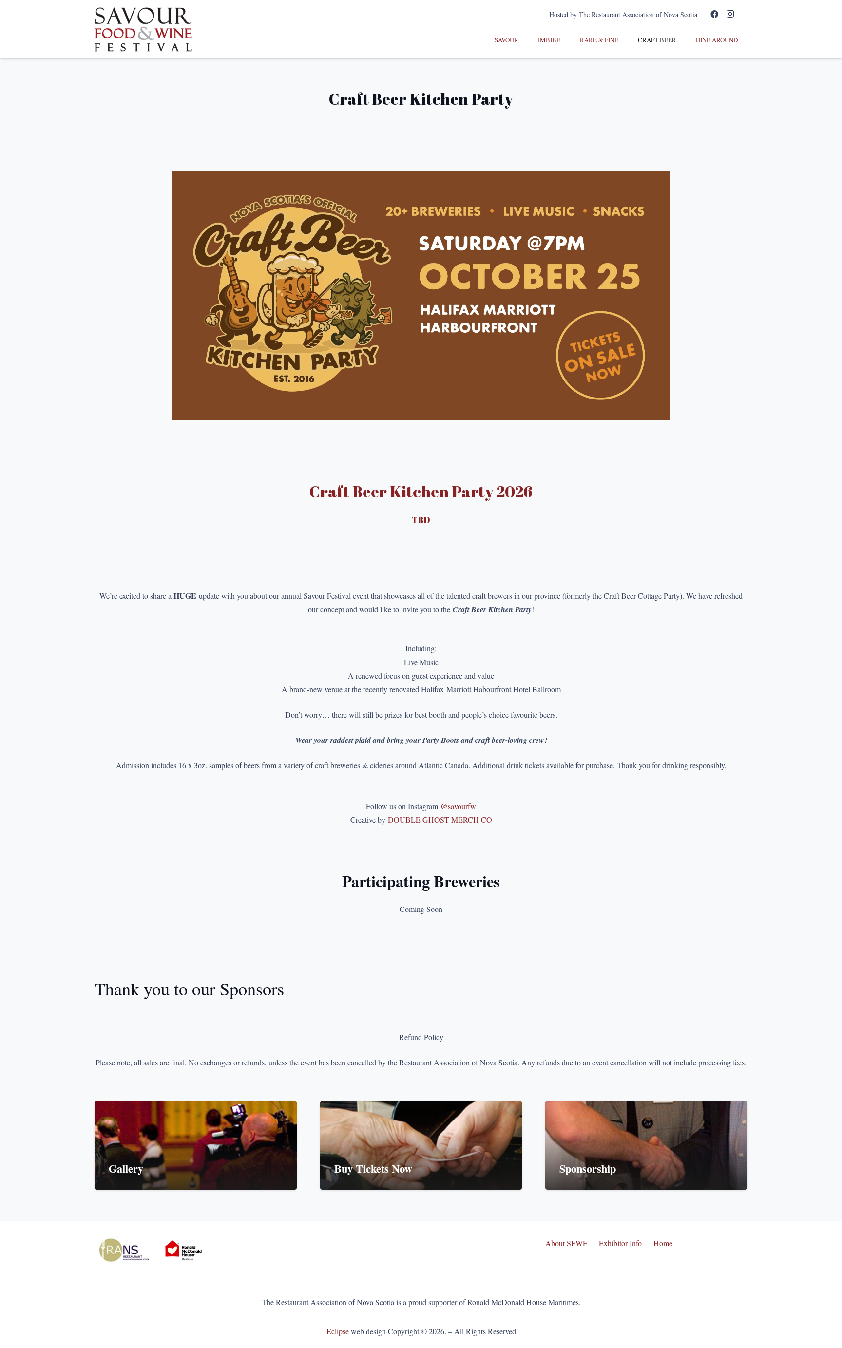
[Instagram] (730, 14)
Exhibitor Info (620, 1243)
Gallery (126, 1168)
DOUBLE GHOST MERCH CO (440, 820)
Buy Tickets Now (373, 1168)
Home (662, 1243)
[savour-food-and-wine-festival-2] (143, 29)
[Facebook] (714, 14)
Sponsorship (587, 1168)
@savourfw (458, 806)
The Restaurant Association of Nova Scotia (638, 14)
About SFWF (566, 1243)
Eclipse (337, 1331)
